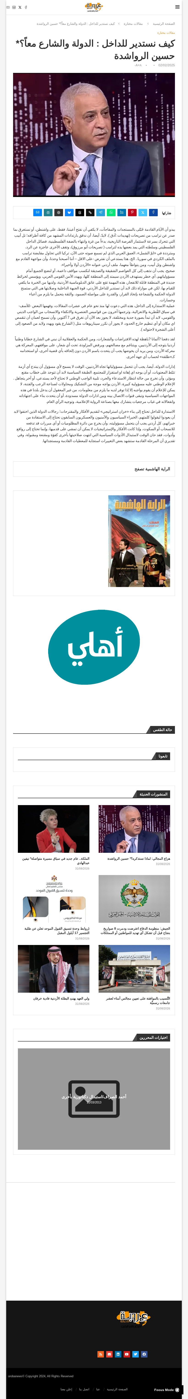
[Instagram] (14, 7)
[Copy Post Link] (90, 212)
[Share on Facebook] (153, 212)
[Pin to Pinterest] (132, 212)
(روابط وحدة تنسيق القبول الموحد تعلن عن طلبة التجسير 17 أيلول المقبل (57, 931)
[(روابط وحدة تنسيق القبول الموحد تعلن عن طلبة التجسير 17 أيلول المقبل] (53, 899)
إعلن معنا (66, 1389)
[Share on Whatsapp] (111, 212)
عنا (98, 1389)
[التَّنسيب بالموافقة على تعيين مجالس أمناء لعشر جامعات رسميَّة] (134, 969)
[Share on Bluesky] (69, 212)
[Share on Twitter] (142, 212)
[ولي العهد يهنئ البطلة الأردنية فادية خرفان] (53, 969)
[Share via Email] (37, 212)
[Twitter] (20, 7)
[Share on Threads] (79, 212)
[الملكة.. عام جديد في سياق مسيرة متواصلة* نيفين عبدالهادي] (53, 829)
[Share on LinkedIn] (121, 212)
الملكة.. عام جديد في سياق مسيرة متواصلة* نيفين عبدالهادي (55, 861)
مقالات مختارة (133, 23)
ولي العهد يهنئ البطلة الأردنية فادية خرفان (61, 998)
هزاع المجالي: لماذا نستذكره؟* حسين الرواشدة (139, 858)
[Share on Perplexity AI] (48, 212)
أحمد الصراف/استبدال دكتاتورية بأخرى (94, 1096)
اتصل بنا (84, 1389)
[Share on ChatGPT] (58, 212)
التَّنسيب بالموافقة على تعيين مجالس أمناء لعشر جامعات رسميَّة (138, 1001)
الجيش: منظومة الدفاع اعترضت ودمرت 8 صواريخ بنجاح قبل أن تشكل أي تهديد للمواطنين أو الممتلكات (135, 931)
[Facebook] (26, 7)
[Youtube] (8, 7)
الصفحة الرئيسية (164, 23)
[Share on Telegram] (100, 212)
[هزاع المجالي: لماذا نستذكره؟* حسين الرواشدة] (134, 829)
